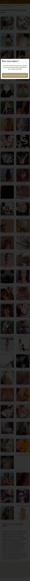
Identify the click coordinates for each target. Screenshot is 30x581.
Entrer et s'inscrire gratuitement (15, 75)
